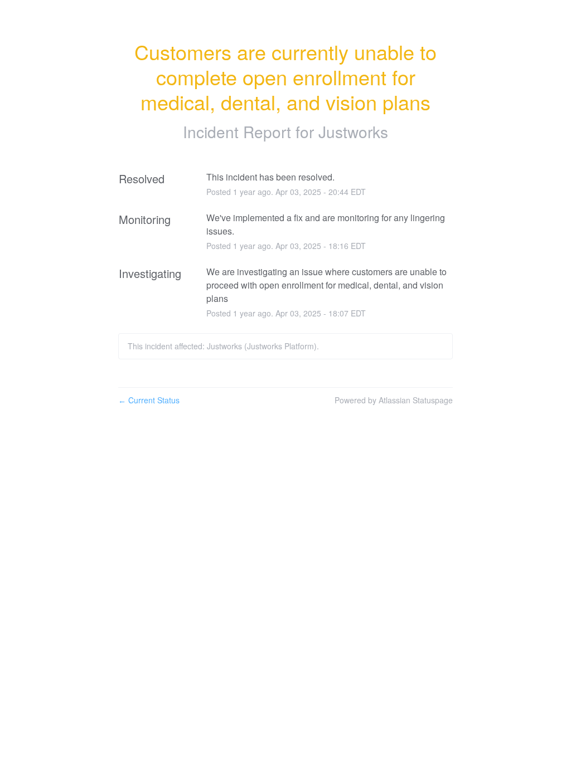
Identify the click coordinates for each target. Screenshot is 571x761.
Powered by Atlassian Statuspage (394, 400)
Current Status (149, 400)
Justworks (353, 131)
